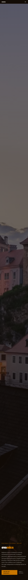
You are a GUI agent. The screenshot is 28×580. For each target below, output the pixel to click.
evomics (4, 2)
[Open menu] (25, 2)
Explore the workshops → (6, 572)
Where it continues (21, 572)
